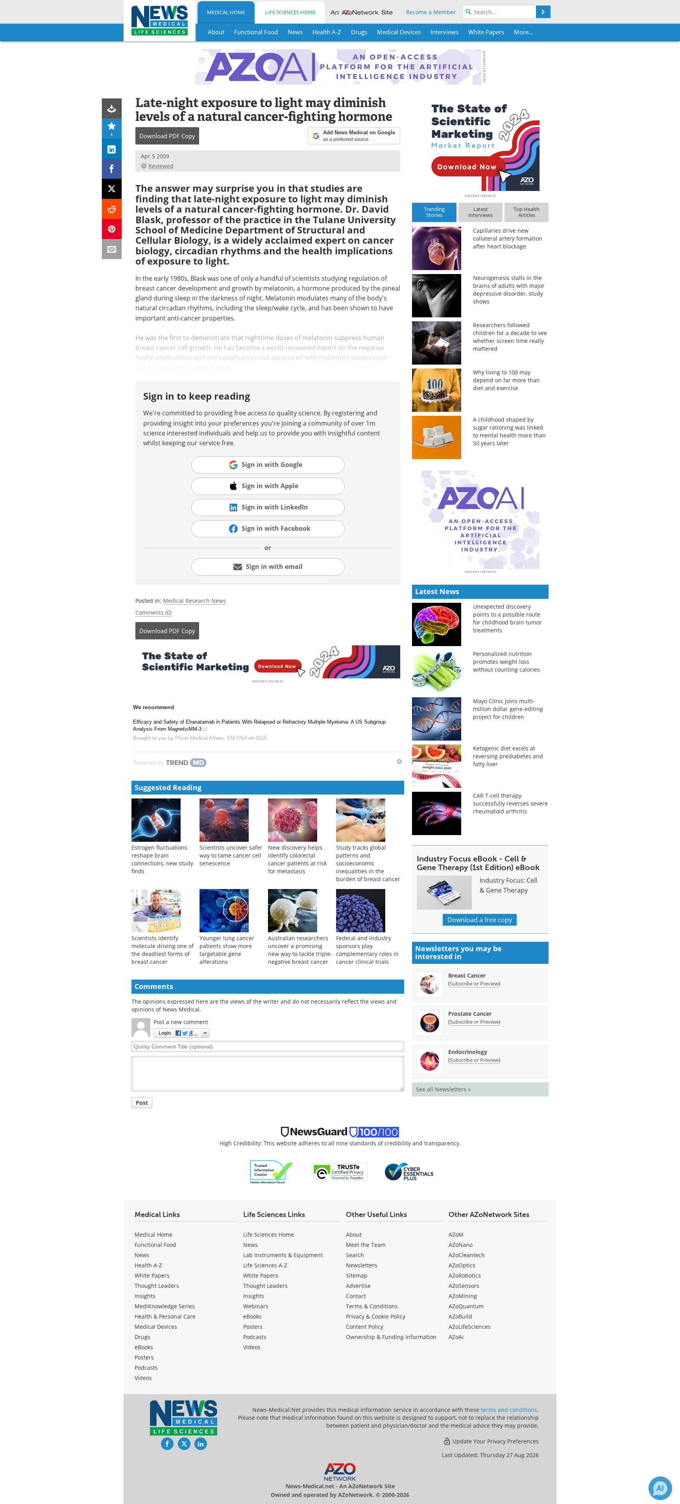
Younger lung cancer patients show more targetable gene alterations (227, 949)
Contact (356, 1296)
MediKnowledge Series (165, 1306)
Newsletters (361, 1265)
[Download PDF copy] (112, 108)
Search (355, 1255)
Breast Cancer (467, 975)
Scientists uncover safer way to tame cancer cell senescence (231, 855)
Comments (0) (153, 612)
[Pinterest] (112, 229)
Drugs (142, 1337)
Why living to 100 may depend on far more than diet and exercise (506, 380)
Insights (145, 1296)
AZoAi (456, 1337)
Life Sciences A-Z (265, 1265)
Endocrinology (467, 1052)
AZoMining (463, 1296)
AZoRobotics (465, 1275)
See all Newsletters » (443, 1089)
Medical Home (226, 12)
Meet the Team (366, 1244)
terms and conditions (509, 1409)
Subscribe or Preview (474, 983)
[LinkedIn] (112, 149)
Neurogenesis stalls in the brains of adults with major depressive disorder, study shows (509, 289)
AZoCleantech (467, 1255)
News (142, 1255)
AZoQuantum (466, 1306)
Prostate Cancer (470, 1013)
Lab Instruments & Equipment (283, 1255)
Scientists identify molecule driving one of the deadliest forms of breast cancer (162, 949)
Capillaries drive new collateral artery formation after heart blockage (507, 238)
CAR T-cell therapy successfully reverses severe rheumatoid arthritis (510, 803)
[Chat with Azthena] (660, 1488)
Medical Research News (194, 600)
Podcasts (146, 1367)
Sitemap (357, 1275)
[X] (112, 189)
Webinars (255, 1306)
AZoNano (461, 1244)
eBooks (144, 1347)
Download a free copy (479, 919)
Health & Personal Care (165, 1316)
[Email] (112, 249)
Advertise (358, 1285)
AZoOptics (462, 1265)
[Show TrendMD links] (399, 761)
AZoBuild (460, 1316)
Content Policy (364, 1326)
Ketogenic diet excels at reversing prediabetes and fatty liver (508, 756)
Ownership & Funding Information (391, 1337)
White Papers (152, 1275)
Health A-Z (148, 1265)
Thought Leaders (157, 1285)
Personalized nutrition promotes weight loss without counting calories (506, 661)
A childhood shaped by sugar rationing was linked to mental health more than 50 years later (509, 431)
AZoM (456, 1234)
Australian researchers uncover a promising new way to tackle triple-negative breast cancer (300, 949)
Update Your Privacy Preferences (495, 1441)
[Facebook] (112, 169)
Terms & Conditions (372, 1306)
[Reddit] (112, 209)
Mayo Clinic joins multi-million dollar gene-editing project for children (508, 709)
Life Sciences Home (290, 12)
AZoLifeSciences (470, 1326)
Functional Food (155, 1244)
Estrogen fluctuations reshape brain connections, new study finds (162, 859)
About (354, 1234)
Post (142, 1102)
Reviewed (161, 166)
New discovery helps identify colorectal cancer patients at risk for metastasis (297, 859)
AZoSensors (464, 1285)
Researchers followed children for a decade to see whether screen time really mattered (510, 336)
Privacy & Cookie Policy (375, 1316)
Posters (144, 1357)
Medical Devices (156, 1326)
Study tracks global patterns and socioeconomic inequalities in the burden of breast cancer (368, 863)
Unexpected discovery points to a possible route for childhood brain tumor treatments (507, 618)
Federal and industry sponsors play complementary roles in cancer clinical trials (367, 949)
